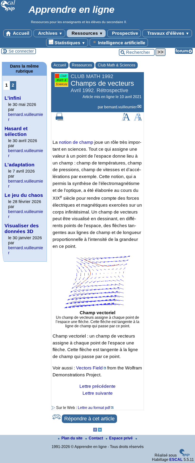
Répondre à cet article (89, 419)
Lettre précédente (97, 386)
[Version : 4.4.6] (184, 455)
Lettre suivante (98, 393)
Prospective (124, 33)
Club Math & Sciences (116, 65)
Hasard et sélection (16, 131)
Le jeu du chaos (24, 195)
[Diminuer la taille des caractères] (138, 119)
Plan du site (72, 438)
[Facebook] (95, 430)
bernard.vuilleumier (120, 107)
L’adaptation (19, 164)
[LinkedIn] (100, 430)
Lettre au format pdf (94, 408)
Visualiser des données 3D (22, 228)
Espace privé (121, 438)
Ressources (86, 33)
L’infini (13, 98)
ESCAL (176, 460)
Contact (96, 438)
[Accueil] (8, 11)
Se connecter (21, 51)
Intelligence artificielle (121, 42)
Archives (50, 33)
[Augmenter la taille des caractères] (126, 119)
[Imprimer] (59, 119)
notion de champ (76, 142)
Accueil (20, 33)
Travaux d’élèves (167, 33)
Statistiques (69, 42)
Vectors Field (89, 367)
